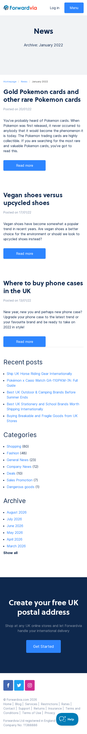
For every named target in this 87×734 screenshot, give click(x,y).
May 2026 (15, 532)
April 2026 (14, 539)
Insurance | (56, 708)
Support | (26, 708)
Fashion (13, 453)
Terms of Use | (33, 713)
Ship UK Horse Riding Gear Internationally (39, 374)
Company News (19, 466)
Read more (24, 165)
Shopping (14, 446)
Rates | (66, 704)
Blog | (20, 704)
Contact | (11, 708)
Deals (11, 473)
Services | (33, 704)
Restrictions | (51, 704)
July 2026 (14, 519)
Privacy (50, 713)
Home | (9, 704)
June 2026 (15, 526)
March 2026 (16, 546)
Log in (54, 8)
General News (18, 460)
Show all (10, 553)
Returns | (41, 708)
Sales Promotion (20, 480)
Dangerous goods (20, 487)
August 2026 (17, 512)
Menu (74, 8)
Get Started (43, 646)
